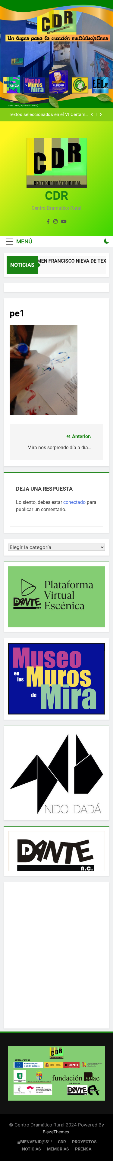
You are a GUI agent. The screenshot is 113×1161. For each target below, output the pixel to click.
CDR (56, 196)
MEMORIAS (58, 1149)
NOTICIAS (31, 1149)
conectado (74, 502)
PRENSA (83, 1149)
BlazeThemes (56, 1131)
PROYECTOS (84, 1141)
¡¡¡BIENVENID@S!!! (34, 1141)
